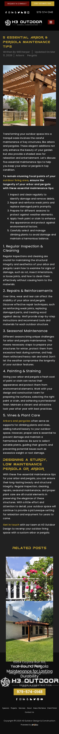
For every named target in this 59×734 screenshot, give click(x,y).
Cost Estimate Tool (42, 3)
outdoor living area (15, 180)
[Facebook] (6, 12)
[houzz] (31, 699)
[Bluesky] (28, 12)
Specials (5, 708)
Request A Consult (17, 3)
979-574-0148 (45, 12)
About (29, 708)
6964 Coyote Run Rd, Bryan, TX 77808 (29, 664)
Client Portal (52, 708)
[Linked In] (12, 12)
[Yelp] (16, 12)
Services (22, 708)
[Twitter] (19, 12)
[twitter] (34, 699)
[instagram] (20, 699)
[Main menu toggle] (51, 22)
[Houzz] (22, 12)
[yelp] (27, 699)
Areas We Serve (39, 708)
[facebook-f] (17, 699)
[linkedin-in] (24, 699)
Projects (14, 708)
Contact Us (29, 712)
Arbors (20, 55)
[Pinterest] (25, 12)
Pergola (32, 55)
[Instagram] (9, 12)
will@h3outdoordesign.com (29, 673)
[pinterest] (38, 699)
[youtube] (42, 699)
